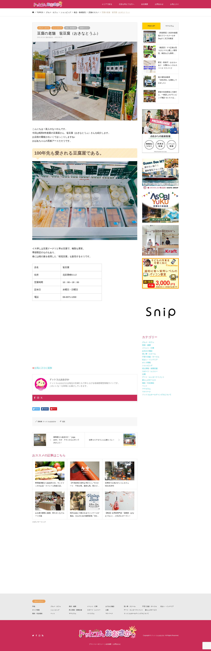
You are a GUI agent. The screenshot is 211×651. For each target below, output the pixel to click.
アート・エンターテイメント (133, 610)
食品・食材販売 (71, 28)
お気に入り (174, 4)
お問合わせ (159, 4)
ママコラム (169, 26)
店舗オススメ (84, 28)
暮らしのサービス (151, 610)
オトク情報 (36, 610)
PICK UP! (151, 26)
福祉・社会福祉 (37, 613)
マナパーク (109, 613)
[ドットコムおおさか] (47, 4)
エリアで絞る (107, 4)
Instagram (39, 635)
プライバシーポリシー (96, 644)
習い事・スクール (130, 606)
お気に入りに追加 (43, 368)
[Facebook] (35, 398)
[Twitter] (41, 398)
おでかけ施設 (110, 606)
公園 (107, 610)
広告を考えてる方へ (126, 4)
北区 (63, 421)
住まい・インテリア (167, 606)
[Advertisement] (84, 549)
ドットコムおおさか (49, 421)
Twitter (33, 635)
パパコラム (91, 613)
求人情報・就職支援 (75, 610)
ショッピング (57, 28)
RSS (42, 635)
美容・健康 (72, 606)
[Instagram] (38, 398)
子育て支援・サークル (149, 606)
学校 (33, 606)
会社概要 (144, 4)
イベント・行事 (92, 606)
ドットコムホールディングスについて (136, 613)
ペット (53, 613)
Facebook (36, 635)
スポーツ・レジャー (93, 610)
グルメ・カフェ (44, 28)
